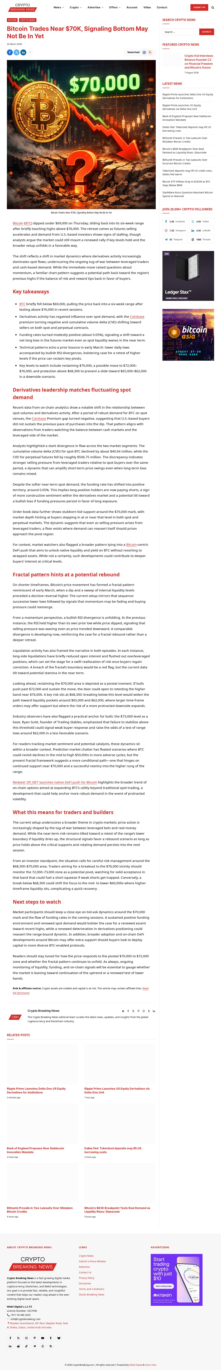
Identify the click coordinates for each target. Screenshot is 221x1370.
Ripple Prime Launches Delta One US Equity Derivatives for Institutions (36, 1090)
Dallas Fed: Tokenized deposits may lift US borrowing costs (112, 1150)
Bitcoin (12, 20)
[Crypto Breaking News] (22, 7)
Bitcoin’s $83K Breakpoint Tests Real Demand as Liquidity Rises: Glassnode (117, 1209)
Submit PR (199, 7)
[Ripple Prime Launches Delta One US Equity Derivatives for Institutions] (42, 1064)
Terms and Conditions (91, 1289)
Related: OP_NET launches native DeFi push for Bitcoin (55, 782)
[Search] (212, 7)
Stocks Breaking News (91, 1294)
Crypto (74, 7)
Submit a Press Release (92, 1261)
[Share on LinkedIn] (23, 52)
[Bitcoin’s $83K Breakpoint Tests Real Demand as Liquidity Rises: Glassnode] (120, 1183)
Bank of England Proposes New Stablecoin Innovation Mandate (35, 1150)
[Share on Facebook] (10, 52)
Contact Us (85, 1272)
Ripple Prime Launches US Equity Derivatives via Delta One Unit (117, 1090)
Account (132, 7)
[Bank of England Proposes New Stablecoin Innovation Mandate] (42, 1124)
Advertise (94, 7)
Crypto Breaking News (43, 1010)
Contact (162, 7)
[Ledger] (188, 300)
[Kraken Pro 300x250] (177, 1305)
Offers (113, 7)
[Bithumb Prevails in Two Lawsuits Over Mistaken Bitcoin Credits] (42, 1183)
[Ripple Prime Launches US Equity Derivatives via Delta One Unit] (120, 1064)
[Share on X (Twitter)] (17, 52)
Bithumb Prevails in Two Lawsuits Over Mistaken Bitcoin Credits (40, 1209)
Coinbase (137, 316)
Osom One (150, 1364)
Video (147, 7)
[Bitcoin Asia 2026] (188, 359)
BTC (28, 223)
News (57, 7)
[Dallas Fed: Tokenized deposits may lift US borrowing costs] (120, 1124)
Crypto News (27, 20)
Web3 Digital (135, 1364)
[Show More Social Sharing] (30, 52)
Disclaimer (85, 1283)
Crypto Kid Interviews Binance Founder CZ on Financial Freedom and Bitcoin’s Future (199, 61)
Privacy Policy (86, 1278)
